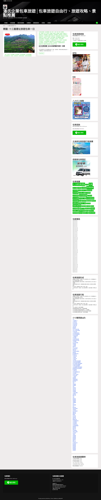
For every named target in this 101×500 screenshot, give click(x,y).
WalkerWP (60, 498)
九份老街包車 (16, 55)
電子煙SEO (75, 354)
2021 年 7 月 (75, 232)
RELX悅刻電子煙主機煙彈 (77, 363)
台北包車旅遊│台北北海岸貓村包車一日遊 (52, 46)
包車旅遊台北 (65, 34)
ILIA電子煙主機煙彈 (76, 365)
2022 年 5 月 (75, 221)
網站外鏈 (74, 407)
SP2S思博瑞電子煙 (76, 371)
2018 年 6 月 (75, 271)
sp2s (73, 319)
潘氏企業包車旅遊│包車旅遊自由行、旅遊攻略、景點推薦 (49, 13)
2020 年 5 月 (75, 245)
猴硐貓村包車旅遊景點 (46, 44)
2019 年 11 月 (75, 251)
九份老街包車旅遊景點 (28, 55)
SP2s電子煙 (75, 331)
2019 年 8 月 (75, 254)
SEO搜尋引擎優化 (76, 351)
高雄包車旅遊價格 (21, 22)
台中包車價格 (87, 192)
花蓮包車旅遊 (82, 210)
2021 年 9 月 (75, 231)
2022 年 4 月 (75, 223)
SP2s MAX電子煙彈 (76, 330)
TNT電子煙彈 (75, 392)
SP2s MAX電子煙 (76, 329)
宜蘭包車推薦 (88, 203)
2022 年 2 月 (75, 225)
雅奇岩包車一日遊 (54, 44)
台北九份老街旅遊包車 (57, 41)
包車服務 (5, 22)
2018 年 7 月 (75, 270)
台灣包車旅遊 (84, 200)
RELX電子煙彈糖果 (76, 334)
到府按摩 (74, 446)
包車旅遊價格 (45, 34)
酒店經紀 (74, 346)
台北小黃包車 (50, 42)
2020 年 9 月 (75, 240)
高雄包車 (80, 212)
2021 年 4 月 (75, 235)
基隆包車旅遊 (94, 200)
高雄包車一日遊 (85, 212)
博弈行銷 (74, 418)
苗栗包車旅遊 (75, 212)
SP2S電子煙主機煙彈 (76, 364)
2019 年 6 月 (75, 257)
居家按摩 (74, 445)
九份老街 (11, 55)
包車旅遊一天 (65, 33)
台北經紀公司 (75, 442)
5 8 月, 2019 (47, 47)
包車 (90, 184)
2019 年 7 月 (75, 256)
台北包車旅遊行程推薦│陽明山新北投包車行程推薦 (82, 310)
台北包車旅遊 (45, 42)
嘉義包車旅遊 (89, 200)
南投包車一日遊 (84, 190)
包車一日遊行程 (46, 33)
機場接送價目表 (36, 22)
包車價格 (79, 187)
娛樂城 (74, 414)
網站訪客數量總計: (76, 465)
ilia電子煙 (74, 326)
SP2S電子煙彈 (75, 335)
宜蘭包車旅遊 (77, 206)
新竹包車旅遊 (75, 208)
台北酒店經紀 (75, 348)
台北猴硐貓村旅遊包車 (61, 42)
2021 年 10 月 (75, 230)
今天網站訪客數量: (76, 458)
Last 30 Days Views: (76, 463)
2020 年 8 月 (75, 241)
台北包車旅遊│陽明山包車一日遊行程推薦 (80, 312)
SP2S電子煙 (75, 324)
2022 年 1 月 (75, 226)
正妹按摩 (74, 435)
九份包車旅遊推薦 (28, 54)
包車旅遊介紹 (41, 34)
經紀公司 (74, 381)
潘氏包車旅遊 (41, 47)
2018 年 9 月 (75, 268)
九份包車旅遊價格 (22, 54)
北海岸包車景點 (61, 38)
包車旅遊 (61, 33)
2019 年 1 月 (75, 263)
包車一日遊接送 (41, 33)
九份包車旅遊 (17, 54)
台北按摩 (74, 432)
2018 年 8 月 (75, 269)
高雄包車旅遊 (92, 212)
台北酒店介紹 (75, 424)
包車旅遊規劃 (12, 22)
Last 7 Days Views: (76, 462)
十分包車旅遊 (41, 41)
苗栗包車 (87, 210)
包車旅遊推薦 (75, 190)
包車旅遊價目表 (50, 34)
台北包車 (63, 41)
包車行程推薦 (53, 37)
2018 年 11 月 (75, 265)
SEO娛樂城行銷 (75, 420)
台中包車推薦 (75, 195)
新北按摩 (74, 443)
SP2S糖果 (74, 373)
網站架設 (74, 352)
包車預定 (43, 22)
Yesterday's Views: (76, 459)
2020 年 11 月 (75, 237)
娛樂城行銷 (75, 419)
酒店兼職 (74, 343)
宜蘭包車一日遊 (82, 203)
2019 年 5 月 (75, 258)
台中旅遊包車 (90, 195)
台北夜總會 (75, 421)
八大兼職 (74, 345)
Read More (41, 53)
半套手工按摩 (75, 431)
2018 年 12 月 (75, 264)
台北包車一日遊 (82, 198)
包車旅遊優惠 (56, 34)
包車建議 (51, 33)
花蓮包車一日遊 (76, 210)
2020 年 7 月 (75, 242)
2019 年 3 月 (75, 260)
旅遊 (78, 208)
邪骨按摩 (74, 426)
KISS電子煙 (75, 325)
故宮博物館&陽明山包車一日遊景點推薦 (80, 308)
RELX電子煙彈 (75, 342)
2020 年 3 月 (75, 246)
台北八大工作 (75, 347)
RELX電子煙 (75, 323)
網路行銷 (74, 395)
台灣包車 (79, 200)
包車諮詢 (49, 22)
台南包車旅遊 (75, 200)
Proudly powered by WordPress (44, 498)
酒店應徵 (74, 437)
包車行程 (48, 37)
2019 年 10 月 (75, 252)
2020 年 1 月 (75, 248)
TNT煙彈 (74, 357)
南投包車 (79, 190)
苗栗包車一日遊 (91, 210)
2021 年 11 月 (75, 229)
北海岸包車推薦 (41, 38)
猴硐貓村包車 (41, 44)
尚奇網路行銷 (75, 380)
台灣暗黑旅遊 (75, 379)
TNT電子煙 (75, 356)
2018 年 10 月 (75, 267)
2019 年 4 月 (75, 259)
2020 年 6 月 (75, 243)
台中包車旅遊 (83, 195)
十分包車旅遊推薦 (46, 41)
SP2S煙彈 (74, 337)
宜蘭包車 (75, 203)
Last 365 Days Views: (77, 464)
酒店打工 (74, 440)
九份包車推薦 (12, 54)
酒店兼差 (74, 398)
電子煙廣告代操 (75, 353)
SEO (73, 396)
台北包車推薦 (41, 42)
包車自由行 (45, 37)
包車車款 (63, 37)
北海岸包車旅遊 (46, 38)
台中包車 (75, 192)
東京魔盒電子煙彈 (76, 340)
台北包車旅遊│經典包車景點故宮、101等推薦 (81, 309)
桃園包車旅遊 (87, 208)
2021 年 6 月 (75, 234)
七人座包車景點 (79, 184)
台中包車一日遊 (82, 192)
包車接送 (54, 33)
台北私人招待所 (75, 374)
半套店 (74, 434)
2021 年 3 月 (75, 236)
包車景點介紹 (41, 37)
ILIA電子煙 (75, 321)
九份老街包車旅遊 (21, 55)
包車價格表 (29, 22)
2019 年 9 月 (75, 253)
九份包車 (8, 54)
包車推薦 (57, 33)
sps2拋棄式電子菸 (76, 332)
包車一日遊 (75, 187)
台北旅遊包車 (55, 42)
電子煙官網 (75, 369)
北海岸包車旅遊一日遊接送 (54, 38)
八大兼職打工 (75, 320)
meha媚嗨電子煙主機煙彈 (77, 367)
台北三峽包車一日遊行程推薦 (78, 307)
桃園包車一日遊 (82, 208)
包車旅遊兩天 (60, 34)
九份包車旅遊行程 (7, 55)
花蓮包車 (93, 208)
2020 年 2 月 (75, 247)
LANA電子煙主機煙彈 (76, 362)
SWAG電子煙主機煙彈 (77, 360)
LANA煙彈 (74, 341)
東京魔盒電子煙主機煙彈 (77, 368)
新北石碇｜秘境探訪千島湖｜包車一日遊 (80, 286)
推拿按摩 (74, 378)
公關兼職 (74, 402)
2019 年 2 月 (75, 262)
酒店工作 (74, 429)
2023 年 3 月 (75, 220)
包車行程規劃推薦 (58, 37)
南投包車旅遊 (89, 190)
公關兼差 (74, 401)
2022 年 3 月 (75, 224)
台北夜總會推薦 (75, 425)
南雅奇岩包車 (52, 41)
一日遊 (5, 54)
